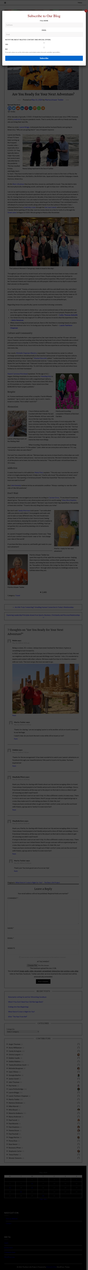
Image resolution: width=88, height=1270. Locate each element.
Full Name (44, 21)
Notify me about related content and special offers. (28, 40)
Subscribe (44, 58)
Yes (6, 44)
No (6, 49)
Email (44, 30)
